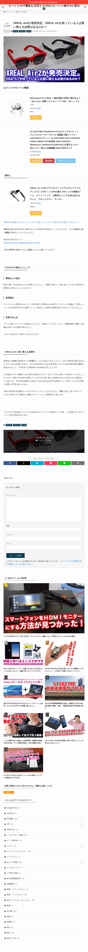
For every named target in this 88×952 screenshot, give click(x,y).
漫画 (10, 916)
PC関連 (12, 819)
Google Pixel (13, 808)
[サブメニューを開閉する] (82, 818)
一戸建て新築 (14, 873)
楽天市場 (48, 161)
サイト (8, 543)
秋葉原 (11, 922)
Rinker (39, 108)
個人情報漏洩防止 (15, 878)
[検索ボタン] (85, 7)
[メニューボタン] (3, 7)
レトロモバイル (14, 867)
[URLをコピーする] (77, 463)
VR (10, 824)
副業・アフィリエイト (17, 889)
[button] (10, 463)
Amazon (36, 117)
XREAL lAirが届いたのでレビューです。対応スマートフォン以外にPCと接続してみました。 (42, 222)
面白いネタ (13, 938)
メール (8, 535)
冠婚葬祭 (12, 884)
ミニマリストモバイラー (18, 851)
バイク (11, 846)
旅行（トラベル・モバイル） (20, 900)
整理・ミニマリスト (17, 895)
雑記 (10, 933)
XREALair (22, 31)
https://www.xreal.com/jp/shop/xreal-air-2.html (22, 243)
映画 (10, 906)
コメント (10, 495)
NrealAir (15, 31)
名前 (8, 526)
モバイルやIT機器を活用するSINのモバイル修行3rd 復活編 (44, 7)
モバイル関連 (14, 862)
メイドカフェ (14, 857)
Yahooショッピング (65, 161)
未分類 (29, 31)
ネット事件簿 (14, 840)
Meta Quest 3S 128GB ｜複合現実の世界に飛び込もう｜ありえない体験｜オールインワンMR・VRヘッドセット (55, 101)
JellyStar (12, 813)
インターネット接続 (17, 835)
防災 (10, 927)
